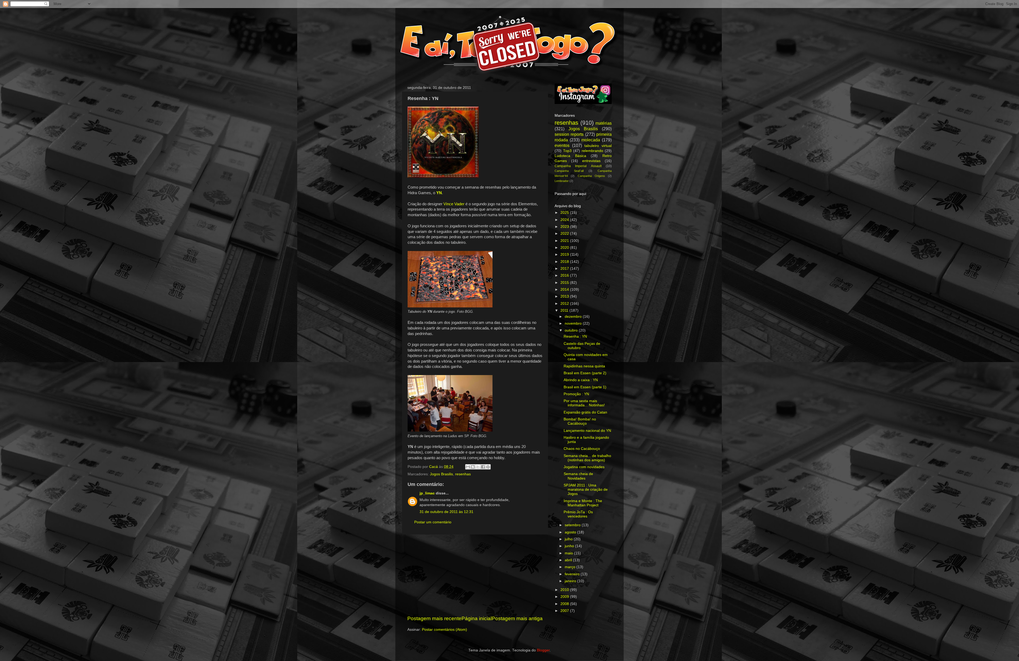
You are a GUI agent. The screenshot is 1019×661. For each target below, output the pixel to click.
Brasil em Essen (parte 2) (585, 373)
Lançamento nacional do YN (587, 431)
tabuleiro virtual (598, 146)
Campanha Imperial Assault (578, 166)
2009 (565, 597)
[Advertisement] (475, 575)
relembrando (592, 151)
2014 (565, 290)
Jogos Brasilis (441, 474)
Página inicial (476, 618)
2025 (565, 213)
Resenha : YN (575, 336)
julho (569, 539)
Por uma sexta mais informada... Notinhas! (584, 403)
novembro (574, 323)
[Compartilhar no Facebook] (483, 466)
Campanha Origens (591, 175)
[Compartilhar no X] (478, 466)
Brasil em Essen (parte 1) (585, 387)
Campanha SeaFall (569, 170)
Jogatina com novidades (584, 467)
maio (569, 553)
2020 (565, 248)
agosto (571, 532)
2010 (565, 590)
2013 (565, 296)
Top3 (567, 151)
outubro (572, 330)
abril (569, 560)
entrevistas (591, 161)
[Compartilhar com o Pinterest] (488, 466)
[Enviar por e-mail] (467, 466)
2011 (564, 310)
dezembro (574, 317)
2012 (565, 304)
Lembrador (562, 180)
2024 (565, 220)
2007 (565, 611)
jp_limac (427, 493)
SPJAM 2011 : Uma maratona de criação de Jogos (586, 489)
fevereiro (573, 574)
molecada (590, 139)
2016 (565, 275)
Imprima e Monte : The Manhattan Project (583, 503)
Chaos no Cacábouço (582, 449)
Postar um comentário (432, 522)
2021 (565, 241)
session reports (569, 134)
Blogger (543, 650)
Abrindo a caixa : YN (581, 380)
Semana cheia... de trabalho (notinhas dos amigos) (587, 458)
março (570, 567)
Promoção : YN (576, 394)
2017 (565, 269)
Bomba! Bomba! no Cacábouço (580, 421)
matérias (603, 123)
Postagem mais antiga (517, 618)
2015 (565, 283)
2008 (565, 604)
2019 (565, 254)
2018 (565, 262)
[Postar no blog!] (473, 466)
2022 (565, 234)
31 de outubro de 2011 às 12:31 (446, 512)
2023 (565, 227)
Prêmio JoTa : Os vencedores (578, 514)
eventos (562, 145)
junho (570, 546)
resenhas (463, 474)
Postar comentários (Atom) (444, 630)
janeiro (571, 581)
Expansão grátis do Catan (585, 412)
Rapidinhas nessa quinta (584, 366)
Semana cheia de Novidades (578, 476)
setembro (573, 525)
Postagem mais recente (434, 618)
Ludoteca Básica (570, 156)
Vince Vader (453, 204)
